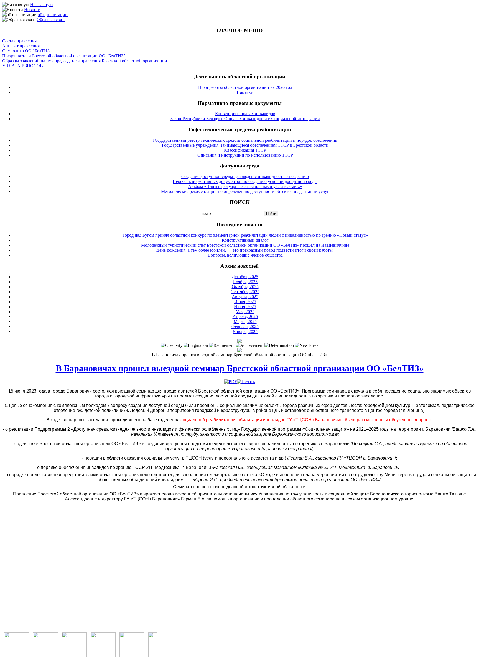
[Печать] (246, 381)
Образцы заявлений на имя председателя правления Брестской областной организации (84, 60)
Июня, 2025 (245, 306)
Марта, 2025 (245, 321)
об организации (53, 14)
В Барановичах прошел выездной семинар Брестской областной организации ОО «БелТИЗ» (240, 368)
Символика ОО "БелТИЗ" (27, 50)
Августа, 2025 (245, 296)
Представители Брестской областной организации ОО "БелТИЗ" (63, 55)
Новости (32, 9)
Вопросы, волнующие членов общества (245, 255)
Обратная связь (51, 19)
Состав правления (19, 40)
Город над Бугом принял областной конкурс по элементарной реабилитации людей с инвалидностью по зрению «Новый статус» (245, 235)
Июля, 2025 (245, 301)
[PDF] (230, 381)
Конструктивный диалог (245, 240)
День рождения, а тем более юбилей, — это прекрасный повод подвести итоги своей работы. (245, 250)
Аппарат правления (21, 45)
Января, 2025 (245, 331)
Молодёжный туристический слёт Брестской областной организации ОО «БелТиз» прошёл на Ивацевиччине (245, 245)
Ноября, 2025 (245, 281)
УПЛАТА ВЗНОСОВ (22, 65)
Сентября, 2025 (245, 291)
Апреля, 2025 (245, 316)
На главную (41, 4)
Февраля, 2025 (245, 326)
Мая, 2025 (245, 311)
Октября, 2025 (245, 286)
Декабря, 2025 (245, 276)
